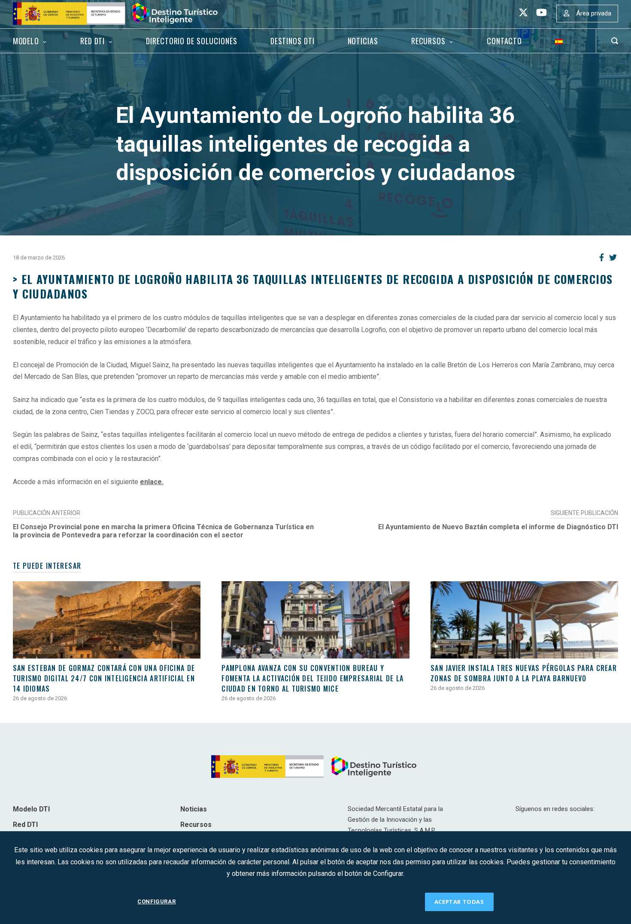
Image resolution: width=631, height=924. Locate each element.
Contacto (504, 40)
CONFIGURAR (156, 901)
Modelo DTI (31, 809)
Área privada (593, 13)
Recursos (428, 40)
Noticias (363, 40)
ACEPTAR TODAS (459, 902)
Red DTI (92, 40)
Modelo (26, 40)
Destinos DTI (292, 40)
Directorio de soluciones (191, 40)
